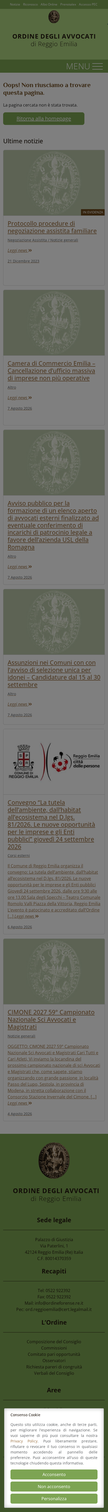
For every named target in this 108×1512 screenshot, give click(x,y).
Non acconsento (54, 1486)
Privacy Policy (23, 1441)
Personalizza (54, 1499)
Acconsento (54, 1474)
